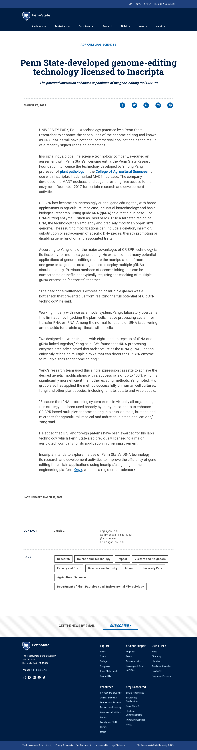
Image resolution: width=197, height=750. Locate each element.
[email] (158, 105)
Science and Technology (93, 559)
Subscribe (119, 626)
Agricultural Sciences (98, 44)
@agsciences (108, 538)
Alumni (129, 568)
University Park (152, 568)
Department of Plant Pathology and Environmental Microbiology (100, 586)
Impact (122, 559)
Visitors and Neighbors (150, 559)
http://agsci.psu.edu (112, 542)
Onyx (78, 470)
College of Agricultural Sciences (122, 172)
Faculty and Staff (69, 568)
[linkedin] (146, 105)
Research (63, 559)
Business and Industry (102, 568)
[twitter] (134, 105)
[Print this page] (170, 105)
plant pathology (72, 172)
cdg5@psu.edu (109, 531)
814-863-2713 (123, 534)
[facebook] (122, 105)
